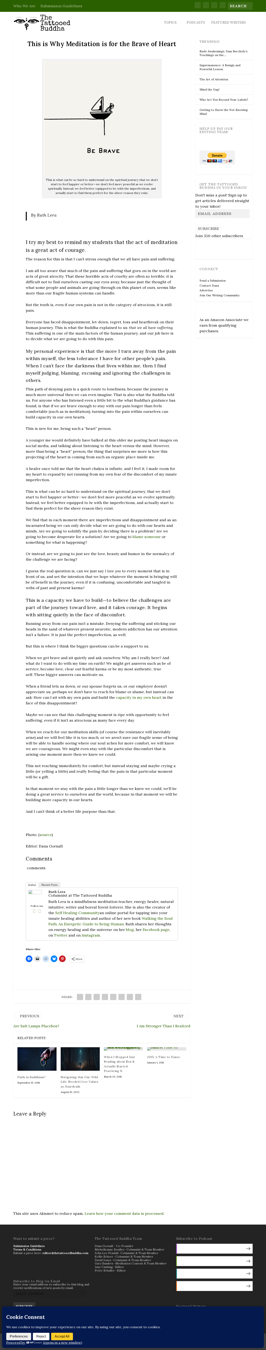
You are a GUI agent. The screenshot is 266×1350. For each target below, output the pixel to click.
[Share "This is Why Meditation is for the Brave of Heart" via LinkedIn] (121, 997)
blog (130, 929)
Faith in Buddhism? (31, 1077)
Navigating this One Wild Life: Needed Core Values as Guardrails (79, 1081)
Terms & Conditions (27, 1249)
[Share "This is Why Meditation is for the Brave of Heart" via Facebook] (80, 997)
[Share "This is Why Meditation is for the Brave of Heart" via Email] (138, 997)
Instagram (91, 935)
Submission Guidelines (61, 6)
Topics (170, 23)
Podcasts (196, 23)
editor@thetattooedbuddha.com (65, 1253)
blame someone (147, 536)
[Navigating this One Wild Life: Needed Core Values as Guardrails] (80, 1059)
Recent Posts (49, 885)
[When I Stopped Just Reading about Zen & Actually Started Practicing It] (123, 1049)
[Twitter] (39, 911)
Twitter (60, 935)
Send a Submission (213, 280)
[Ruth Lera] (35, 892)
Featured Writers (228, 23)
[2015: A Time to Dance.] (166, 1049)
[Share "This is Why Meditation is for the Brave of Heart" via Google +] (96, 997)
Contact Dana (209, 285)
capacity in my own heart (138, 697)
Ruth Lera (56, 892)
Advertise (206, 290)
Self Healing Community (77, 912)
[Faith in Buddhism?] (37, 1059)
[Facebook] (34, 911)
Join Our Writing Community (220, 295)
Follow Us (208, 248)
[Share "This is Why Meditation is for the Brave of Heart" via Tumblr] (105, 997)
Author (32, 885)
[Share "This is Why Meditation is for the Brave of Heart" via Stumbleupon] (130, 997)
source (45, 834)
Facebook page (156, 929)
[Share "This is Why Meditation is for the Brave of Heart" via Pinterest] (113, 997)
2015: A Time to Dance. (164, 1057)
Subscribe (208, 228)
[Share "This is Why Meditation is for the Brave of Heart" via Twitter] (88, 997)
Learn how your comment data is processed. (124, 1213)
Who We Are (24, 6)
